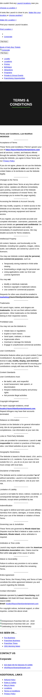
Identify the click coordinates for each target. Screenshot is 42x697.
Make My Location (7, 20)
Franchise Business (12, 640)
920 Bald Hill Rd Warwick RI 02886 (18, 665)
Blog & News (9, 685)
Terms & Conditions (12, 691)
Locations (8, 61)
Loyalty (7, 59)
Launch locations (24, 3)
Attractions (8, 70)
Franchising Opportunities (14, 78)
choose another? (16, 15)
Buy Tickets (15, 47)
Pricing (7, 64)
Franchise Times (11, 643)
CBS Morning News (12, 646)
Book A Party (5, 47)
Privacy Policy (8, 161)
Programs (8, 72)
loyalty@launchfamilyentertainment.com (17, 408)
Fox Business (9, 638)
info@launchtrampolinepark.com (17, 668)
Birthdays (8, 67)
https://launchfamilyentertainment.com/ (23, 150)
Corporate (8, 37)
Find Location (6, 29)
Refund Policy (9, 680)
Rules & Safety (10, 682)
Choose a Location (8, 8)
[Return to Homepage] (5, 50)
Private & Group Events (13, 75)
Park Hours (4, 41)
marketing (4, 297)
